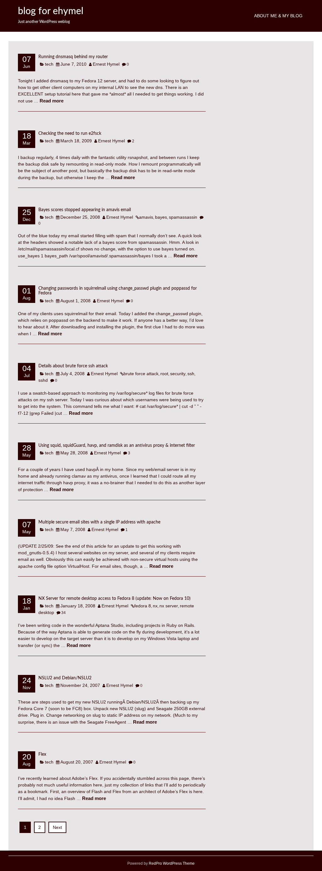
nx (155, 605)
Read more (52, 100)
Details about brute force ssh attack (73, 366)
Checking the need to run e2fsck (69, 133)
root (164, 373)
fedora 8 (142, 605)
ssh (190, 373)
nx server (168, 605)
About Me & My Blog (278, 15)
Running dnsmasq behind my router (73, 57)
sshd (43, 380)
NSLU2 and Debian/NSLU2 (65, 678)
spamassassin (183, 217)
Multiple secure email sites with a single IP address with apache (99, 522)
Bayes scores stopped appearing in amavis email (84, 210)
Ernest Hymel (106, 64)
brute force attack (141, 373)
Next (57, 827)
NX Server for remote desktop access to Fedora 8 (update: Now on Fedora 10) (114, 598)
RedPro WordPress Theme (171, 863)
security (178, 373)
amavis (146, 217)
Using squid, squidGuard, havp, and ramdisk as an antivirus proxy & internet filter (116, 445)
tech (49, 64)
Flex (42, 754)
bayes (161, 217)
